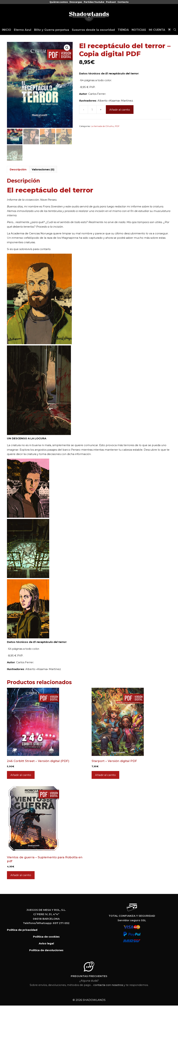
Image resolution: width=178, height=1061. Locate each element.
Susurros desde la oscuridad (93, 29)
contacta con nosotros (108, 985)
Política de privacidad (22, 929)
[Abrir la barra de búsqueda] (175, 30)
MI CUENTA (157, 29)
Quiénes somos (59, 2)
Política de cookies (46, 936)
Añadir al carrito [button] (20, 775)
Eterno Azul (22, 29)
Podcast (111, 2)
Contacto (123, 2)
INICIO (6, 29)
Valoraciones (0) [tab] (43, 169)
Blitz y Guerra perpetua (51, 29)
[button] (67, 48)
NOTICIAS (139, 29)
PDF (117, 126)
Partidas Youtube (94, 2)
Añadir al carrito (119, 109)
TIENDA (123, 29)
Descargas (76, 2)
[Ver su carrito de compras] (169, 30)
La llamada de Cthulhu (102, 126)
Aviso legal (46, 943)
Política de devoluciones (46, 950)
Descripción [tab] (18, 169)
